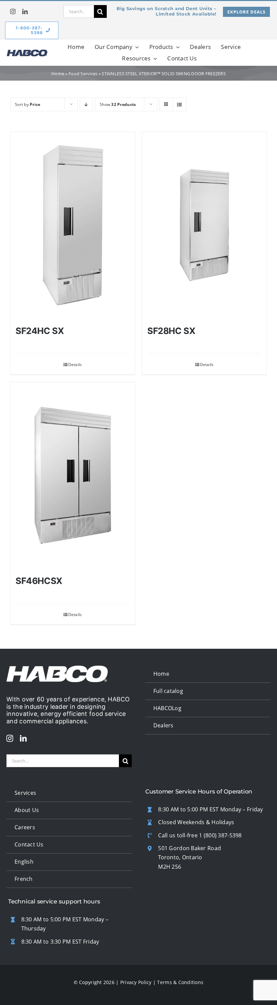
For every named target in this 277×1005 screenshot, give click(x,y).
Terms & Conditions (180, 982)
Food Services (83, 74)
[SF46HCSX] (72, 475)
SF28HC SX (171, 331)
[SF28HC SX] (204, 225)
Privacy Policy (136, 982)
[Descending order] (86, 104)
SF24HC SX (40, 331)
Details (75, 364)
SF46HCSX (39, 581)
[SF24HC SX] (72, 225)
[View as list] (179, 104)
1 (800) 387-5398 (220, 835)
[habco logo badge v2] (27, 53)
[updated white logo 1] (57, 669)
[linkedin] (25, 11)
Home (57, 74)
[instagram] (13, 11)
